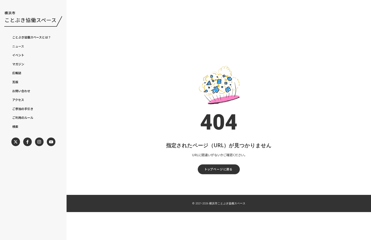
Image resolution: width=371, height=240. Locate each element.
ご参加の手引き (22, 109)
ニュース (18, 46)
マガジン (18, 64)
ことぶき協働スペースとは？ (31, 37)
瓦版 (15, 82)
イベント (18, 55)
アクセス (18, 100)
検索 (15, 127)
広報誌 (16, 73)
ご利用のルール (22, 118)
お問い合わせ (21, 91)
